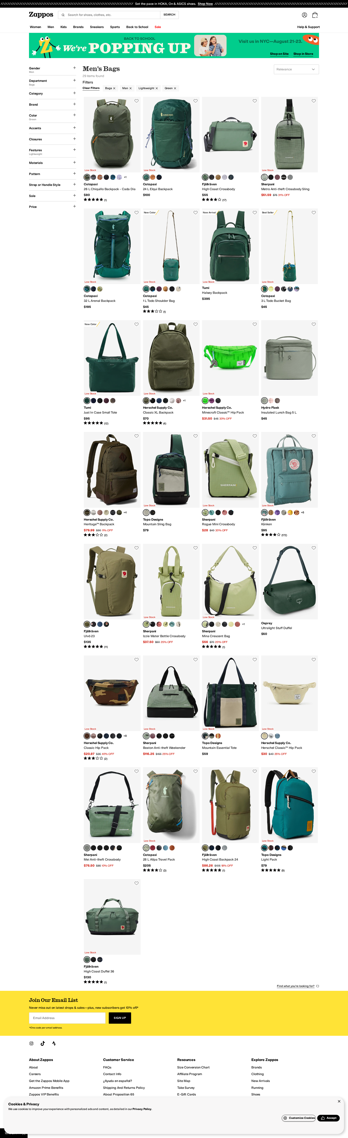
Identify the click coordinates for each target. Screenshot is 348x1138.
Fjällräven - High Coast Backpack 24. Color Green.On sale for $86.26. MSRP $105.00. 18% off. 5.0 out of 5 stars (230, 819)
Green (169, 88)
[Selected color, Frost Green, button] (264, 512)
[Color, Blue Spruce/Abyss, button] (165, 848)
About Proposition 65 (118, 1094)
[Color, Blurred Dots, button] (165, 400)
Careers (35, 1074)
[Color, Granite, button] (290, 177)
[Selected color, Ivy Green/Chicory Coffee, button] (87, 512)
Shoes (255, 1094)
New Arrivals (260, 1081)
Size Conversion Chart (193, 1067)
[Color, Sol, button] (165, 624)
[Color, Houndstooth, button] (271, 177)
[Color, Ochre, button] (290, 512)
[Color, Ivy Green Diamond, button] (119, 512)
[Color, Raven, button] (218, 512)
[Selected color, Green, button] (87, 624)
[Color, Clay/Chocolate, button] (271, 848)
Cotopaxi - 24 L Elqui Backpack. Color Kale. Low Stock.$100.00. (171, 149)
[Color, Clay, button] (218, 177)
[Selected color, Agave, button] (264, 400)
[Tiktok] (42, 1043)
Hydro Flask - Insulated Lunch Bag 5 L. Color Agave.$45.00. (289, 372)
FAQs (107, 1067)
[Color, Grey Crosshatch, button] (271, 736)
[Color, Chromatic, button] (231, 512)
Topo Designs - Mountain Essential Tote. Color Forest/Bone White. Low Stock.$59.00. (230, 708)
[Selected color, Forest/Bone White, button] (146, 512)
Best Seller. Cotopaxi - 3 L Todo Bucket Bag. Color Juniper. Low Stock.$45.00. (289, 261)
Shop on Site (279, 54)
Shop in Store (303, 54)
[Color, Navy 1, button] (159, 400)
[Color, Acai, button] (159, 289)
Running (257, 1088)
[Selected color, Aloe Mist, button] (264, 177)
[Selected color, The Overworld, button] (205, 400)
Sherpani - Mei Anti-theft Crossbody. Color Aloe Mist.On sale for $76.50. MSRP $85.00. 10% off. (112, 819)
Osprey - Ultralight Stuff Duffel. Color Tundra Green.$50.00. (289, 596)
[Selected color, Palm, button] (205, 512)
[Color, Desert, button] (224, 512)
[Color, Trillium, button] (271, 400)
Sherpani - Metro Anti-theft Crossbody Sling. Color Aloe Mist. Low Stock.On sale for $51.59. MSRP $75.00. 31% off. (289, 149)
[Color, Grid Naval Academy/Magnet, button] (119, 736)
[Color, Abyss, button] (113, 177)
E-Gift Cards (186, 1094)
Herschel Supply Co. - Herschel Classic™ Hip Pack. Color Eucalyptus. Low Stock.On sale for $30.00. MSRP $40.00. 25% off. (289, 708)
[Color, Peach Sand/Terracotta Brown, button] (296, 512)
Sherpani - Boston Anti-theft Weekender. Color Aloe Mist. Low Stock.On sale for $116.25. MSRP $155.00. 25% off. (171, 708)
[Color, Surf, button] (211, 512)
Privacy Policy (142, 1109)
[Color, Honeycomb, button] (165, 289)
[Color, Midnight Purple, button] (277, 512)
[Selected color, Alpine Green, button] (87, 400)
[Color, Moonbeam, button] (119, 177)
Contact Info (112, 1074)
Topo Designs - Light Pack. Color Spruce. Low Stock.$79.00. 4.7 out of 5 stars (289, 819)
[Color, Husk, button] (271, 289)
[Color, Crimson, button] (152, 848)
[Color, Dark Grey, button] (106, 624)
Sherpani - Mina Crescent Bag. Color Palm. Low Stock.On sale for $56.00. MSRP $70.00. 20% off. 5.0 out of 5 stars (230, 596)
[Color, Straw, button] (113, 848)
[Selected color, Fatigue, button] (87, 177)
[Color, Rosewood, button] (106, 400)
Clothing (257, 1074)
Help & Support (308, 27)
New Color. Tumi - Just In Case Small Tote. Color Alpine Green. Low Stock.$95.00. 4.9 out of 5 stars (112, 372)
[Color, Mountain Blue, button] (100, 624)
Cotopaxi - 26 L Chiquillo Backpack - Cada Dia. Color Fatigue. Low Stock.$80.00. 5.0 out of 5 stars (112, 149)
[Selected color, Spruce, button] (264, 848)
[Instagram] (31, 1043)
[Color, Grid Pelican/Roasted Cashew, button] (106, 512)
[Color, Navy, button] (231, 177)
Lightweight (146, 88)
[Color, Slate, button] (290, 289)
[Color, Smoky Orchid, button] (277, 177)
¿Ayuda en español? (117, 1081)
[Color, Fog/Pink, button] (284, 512)
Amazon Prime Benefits (46, 1088)
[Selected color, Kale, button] (146, 177)
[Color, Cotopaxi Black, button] (106, 177)
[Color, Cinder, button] (93, 177)
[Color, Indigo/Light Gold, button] (93, 400)
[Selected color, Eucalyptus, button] (264, 736)
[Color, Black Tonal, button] (100, 736)
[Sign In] (304, 15)
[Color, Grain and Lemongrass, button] (100, 289)
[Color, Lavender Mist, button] (224, 177)
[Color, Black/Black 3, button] (290, 848)
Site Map (183, 1081)
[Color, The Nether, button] (218, 400)
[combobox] (109, 15)
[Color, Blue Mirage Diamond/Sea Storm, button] (277, 736)
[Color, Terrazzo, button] (178, 624)
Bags (108, 88)
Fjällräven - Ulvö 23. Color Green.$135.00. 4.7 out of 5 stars (112, 596)
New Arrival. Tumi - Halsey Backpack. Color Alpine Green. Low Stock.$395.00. (230, 261)
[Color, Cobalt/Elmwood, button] (284, 848)
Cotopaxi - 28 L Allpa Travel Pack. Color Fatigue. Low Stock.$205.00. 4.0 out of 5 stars (171, 819)
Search (169, 14)
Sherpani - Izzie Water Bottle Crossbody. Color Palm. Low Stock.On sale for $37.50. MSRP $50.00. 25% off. (171, 596)
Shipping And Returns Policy (124, 1088)
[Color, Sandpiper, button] (277, 400)
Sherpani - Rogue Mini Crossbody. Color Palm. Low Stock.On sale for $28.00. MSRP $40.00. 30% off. (230, 484)
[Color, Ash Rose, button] (178, 400)
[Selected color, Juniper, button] (146, 289)
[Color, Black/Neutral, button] (152, 512)
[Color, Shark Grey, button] (224, 848)
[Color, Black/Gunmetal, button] (100, 400)
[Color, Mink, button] (113, 400)
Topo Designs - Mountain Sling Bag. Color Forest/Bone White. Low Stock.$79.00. (171, 484)
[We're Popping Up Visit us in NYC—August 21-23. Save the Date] (174, 45)
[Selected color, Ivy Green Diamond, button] (146, 400)
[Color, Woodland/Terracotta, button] (218, 736)
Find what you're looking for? (296, 986)
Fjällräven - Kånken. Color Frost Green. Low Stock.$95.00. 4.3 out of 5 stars (289, 484)
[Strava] (54, 1043)
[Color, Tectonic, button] (277, 848)
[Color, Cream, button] (178, 289)
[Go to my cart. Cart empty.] (315, 15)
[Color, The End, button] (211, 400)
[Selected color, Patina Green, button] (205, 177)
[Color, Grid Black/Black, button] (113, 512)
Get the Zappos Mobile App (49, 1081)
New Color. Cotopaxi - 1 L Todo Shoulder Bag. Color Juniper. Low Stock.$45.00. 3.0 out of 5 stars (171, 261)
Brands (256, 1067)
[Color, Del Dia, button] (152, 289)
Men (125, 88)
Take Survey (186, 1088)
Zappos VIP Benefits (44, 1094)
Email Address (43, 1018)
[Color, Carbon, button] (159, 177)
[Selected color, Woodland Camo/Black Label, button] (87, 736)
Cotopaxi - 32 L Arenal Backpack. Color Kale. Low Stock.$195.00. (112, 261)
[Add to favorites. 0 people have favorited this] (136, 101)
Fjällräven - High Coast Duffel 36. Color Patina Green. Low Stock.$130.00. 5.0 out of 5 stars (112, 931)
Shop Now (205, 4)
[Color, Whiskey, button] (100, 177)
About (33, 1067)
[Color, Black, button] (211, 177)
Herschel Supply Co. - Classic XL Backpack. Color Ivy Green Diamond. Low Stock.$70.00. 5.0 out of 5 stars (171, 372)
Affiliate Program (189, 1074)
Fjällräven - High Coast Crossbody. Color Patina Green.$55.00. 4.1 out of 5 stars (230, 149)
